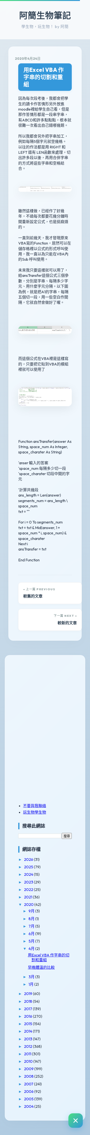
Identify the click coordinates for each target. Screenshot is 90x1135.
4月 (32, 948)
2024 (29, 874)
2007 (29, 1084)
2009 (29, 1068)
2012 (28, 1046)
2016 (28, 1016)
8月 (32, 918)
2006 (29, 1091)
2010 (28, 1061)
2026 (29, 859)
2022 (29, 889)
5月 (32, 941)
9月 (32, 911)
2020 (29, 904)
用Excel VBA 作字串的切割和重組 (44, 77)
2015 (28, 1023)
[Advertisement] (48, 695)
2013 (28, 1038)
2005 (29, 1098)
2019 (28, 993)
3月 (32, 976)
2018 (28, 1001)
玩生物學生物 (34, 812)
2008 (29, 1076)
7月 (32, 926)
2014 (28, 1031)
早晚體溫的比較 (41, 967)
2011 (28, 1053)
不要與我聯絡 (34, 805)
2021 (28, 897)
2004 (29, 1106)
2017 (28, 1008)
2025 (29, 866)
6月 (32, 933)
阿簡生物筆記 (45, 15)
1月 (31, 984)
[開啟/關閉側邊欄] (75, 1120)
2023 (29, 882)
